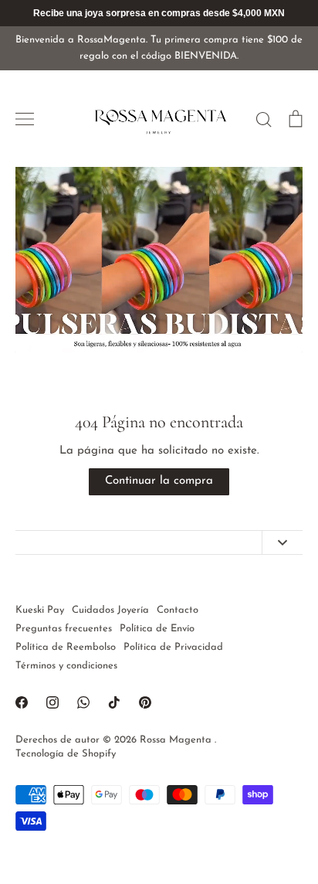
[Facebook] (21, 702)
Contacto (177, 610)
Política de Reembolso (65, 647)
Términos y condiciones (66, 666)
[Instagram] (52, 702)
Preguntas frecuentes (63, 629)
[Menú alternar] (25, 119)
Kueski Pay (39, 610)
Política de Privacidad (173, 647)
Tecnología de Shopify (65, 754)
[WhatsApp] (83, 702)
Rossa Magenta (177, 740)
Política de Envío (157, 629)
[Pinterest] (145, 702)
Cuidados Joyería (110, 610)
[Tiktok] (114, 702)
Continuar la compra (159, 481)
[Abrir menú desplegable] (282, 543)
